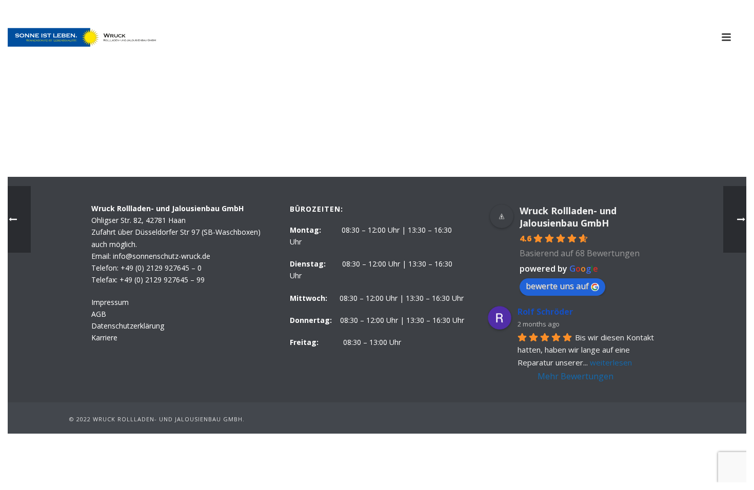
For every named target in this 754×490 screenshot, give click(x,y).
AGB (98, 314)
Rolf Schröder (545, 311)
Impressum (110, 302)
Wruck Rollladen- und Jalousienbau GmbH (568, 217)
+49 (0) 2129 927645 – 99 (162, 279)
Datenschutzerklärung (127, 326)
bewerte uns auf (557, 286)
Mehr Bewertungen (575, 376)
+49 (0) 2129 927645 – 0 (161, 268)
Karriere (104, 337)
